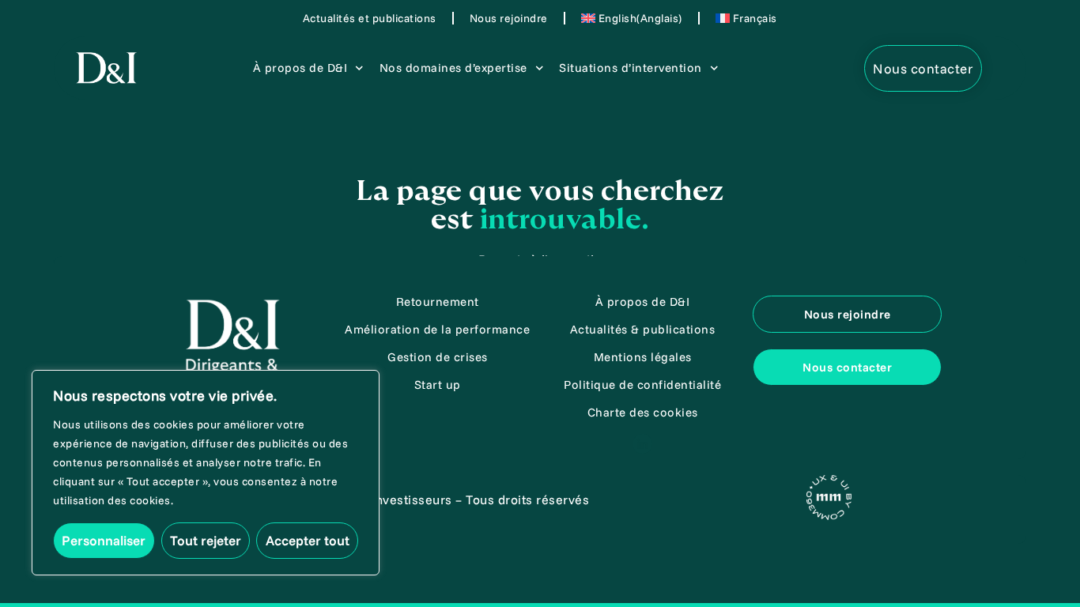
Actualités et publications (369, 18)
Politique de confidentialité (642, 384)
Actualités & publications (643, 329)
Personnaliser (103, 540)
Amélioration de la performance (437, 329)
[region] (206, 472)
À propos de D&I (300, 67)
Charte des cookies (642, 412)
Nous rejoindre (509, 18)
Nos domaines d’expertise (453, 67)
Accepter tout (307, 540)
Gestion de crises (437, 356)
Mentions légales (643, 356)
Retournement (437, 301)
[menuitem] (631, 18)
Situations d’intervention (630, 67)
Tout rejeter (205, 540)
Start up (437, 384)
